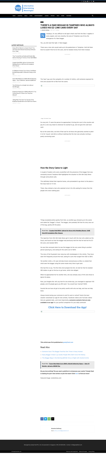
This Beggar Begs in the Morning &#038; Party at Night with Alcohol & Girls (65, 358)
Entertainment (39, 15)
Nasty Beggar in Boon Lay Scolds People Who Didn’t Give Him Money (63, 355)
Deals (25, 15)
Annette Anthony (45, 30)
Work (62, 15)
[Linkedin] (86, 1)
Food (31, 15)
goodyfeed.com (68, 342)
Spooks (53, 15)
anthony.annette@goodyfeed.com (61, 430)
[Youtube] (93, 1)
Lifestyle (20, 15)
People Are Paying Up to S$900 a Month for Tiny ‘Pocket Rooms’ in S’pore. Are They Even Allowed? (24, 93)
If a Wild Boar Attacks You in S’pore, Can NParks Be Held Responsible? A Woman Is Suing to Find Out (24, 72)
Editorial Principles (83, 451)
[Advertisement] (66, 8)
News (14, 15)
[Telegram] (88, 1)
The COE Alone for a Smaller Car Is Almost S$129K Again (22, 86)
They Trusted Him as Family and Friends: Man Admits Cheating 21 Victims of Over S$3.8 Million (24, 56)
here (76, 373)
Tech (58, 15)
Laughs (46, 15)
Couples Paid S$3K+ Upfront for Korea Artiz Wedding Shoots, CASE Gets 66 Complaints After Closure (23, 64)
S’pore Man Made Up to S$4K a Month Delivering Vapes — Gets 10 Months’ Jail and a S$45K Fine (24, 79)
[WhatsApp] (49, 418)
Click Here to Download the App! (67, 307)
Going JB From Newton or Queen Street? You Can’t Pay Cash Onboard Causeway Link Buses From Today (23, 49)
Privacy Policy (91, 451)
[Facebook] (82, 1)
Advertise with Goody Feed (72, 451)
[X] (91, 1)
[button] (92, 16)
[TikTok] (90, 1)
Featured (68, 15)
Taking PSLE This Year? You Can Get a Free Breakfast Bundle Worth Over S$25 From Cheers (24, 100)
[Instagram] (84, 1)
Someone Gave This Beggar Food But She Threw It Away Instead (62, 351)
